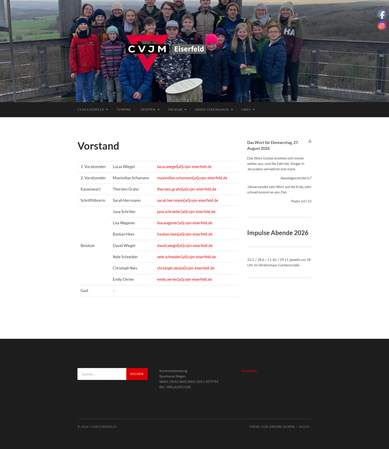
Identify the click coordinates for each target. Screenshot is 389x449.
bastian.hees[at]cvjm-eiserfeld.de (185, 234)
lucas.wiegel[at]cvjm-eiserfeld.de (184, 166)
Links (246, 109)
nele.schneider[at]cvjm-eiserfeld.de (186, 256)
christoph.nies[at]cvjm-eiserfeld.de (186, 268)
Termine (124, 109)
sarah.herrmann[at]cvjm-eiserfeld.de (187, 200)
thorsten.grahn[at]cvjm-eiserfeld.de (186, 189)
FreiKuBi (175, 109)
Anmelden (249, 370)
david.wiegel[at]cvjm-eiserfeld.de (185, 245)
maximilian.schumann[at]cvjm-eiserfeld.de (192, 177)
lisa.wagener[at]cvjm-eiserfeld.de (185, 222)
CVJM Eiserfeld (90, 109)
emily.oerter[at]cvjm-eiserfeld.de (184, 279)
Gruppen (148, 109)
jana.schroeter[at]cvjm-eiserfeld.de (186, 211)
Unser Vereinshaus (212, 109)
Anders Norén (282, 427)
